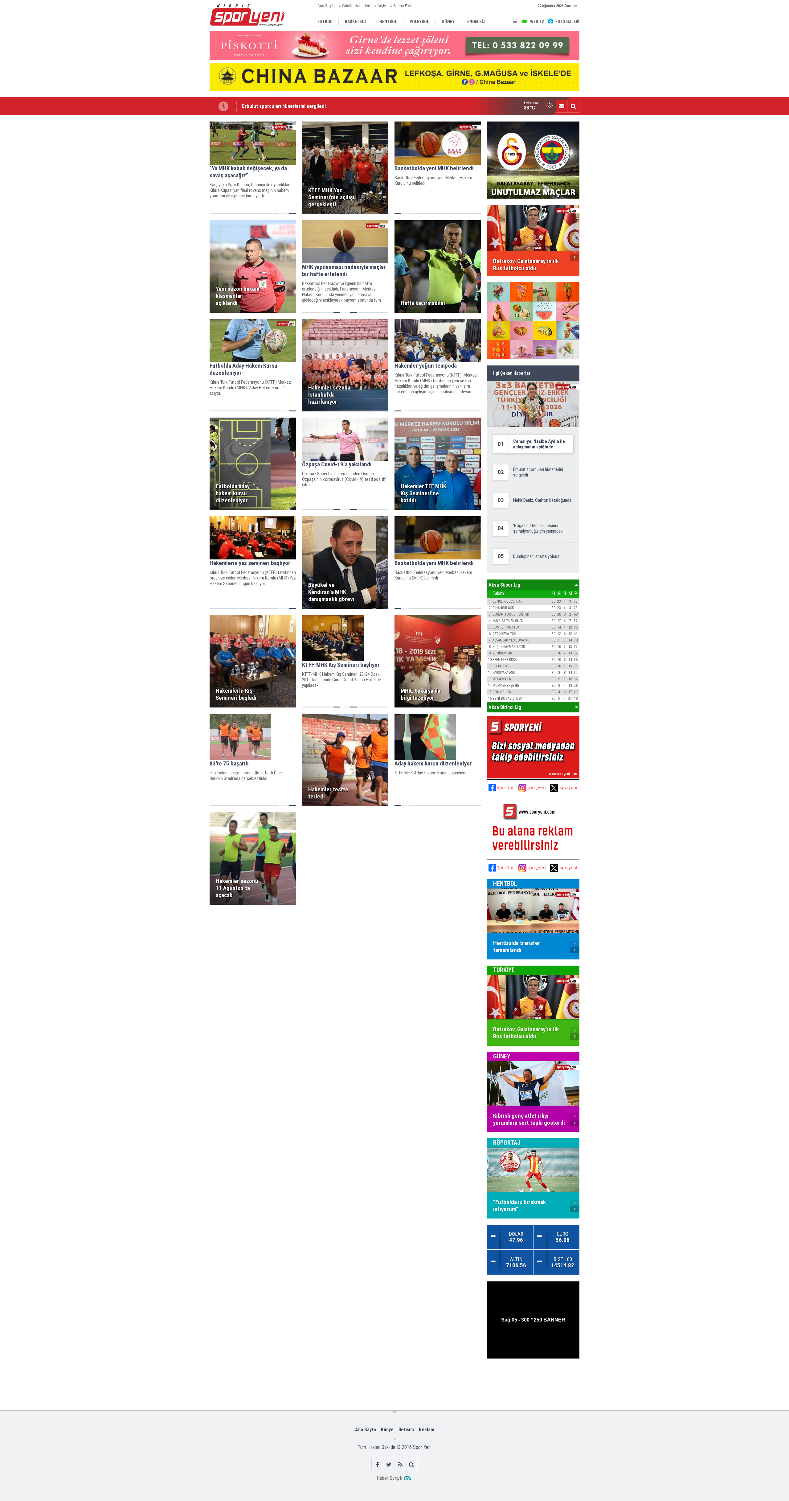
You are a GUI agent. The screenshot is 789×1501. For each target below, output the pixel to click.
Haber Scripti (389, 1478)
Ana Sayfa (326, 6)
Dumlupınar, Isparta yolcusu (272, 106)
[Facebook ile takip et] (377, 1464)
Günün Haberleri (356, 6)
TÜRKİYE (504, 970)
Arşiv (382, 6)
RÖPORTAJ (506, 1142)
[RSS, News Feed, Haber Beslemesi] (400, 1464)
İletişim (406, 1430)
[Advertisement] (178, 213)
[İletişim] (561, 106)
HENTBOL (505, 883)
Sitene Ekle (402, 6)
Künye (387, 1430)
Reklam (426, 1430)
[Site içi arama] (573, 106)
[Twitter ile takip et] (388, 1464)
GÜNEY (501, 1056)
